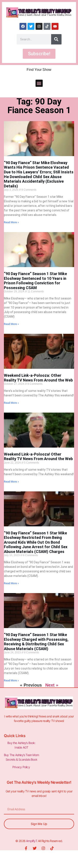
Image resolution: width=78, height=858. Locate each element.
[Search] (56, 39)
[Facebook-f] (26, 848)
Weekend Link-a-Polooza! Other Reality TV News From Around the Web (38, 456)
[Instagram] (39, 26)
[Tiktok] (47, 26)
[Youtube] (55, 26)
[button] (39, 83)
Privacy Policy (21, 767)
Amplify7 (31, 841)
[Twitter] (31, 26)
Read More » (11, 222)
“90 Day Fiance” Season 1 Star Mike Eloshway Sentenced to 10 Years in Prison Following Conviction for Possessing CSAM (35, 280)
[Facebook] (23, 26)
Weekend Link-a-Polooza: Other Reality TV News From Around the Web (38, 377)
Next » (51, 685)
